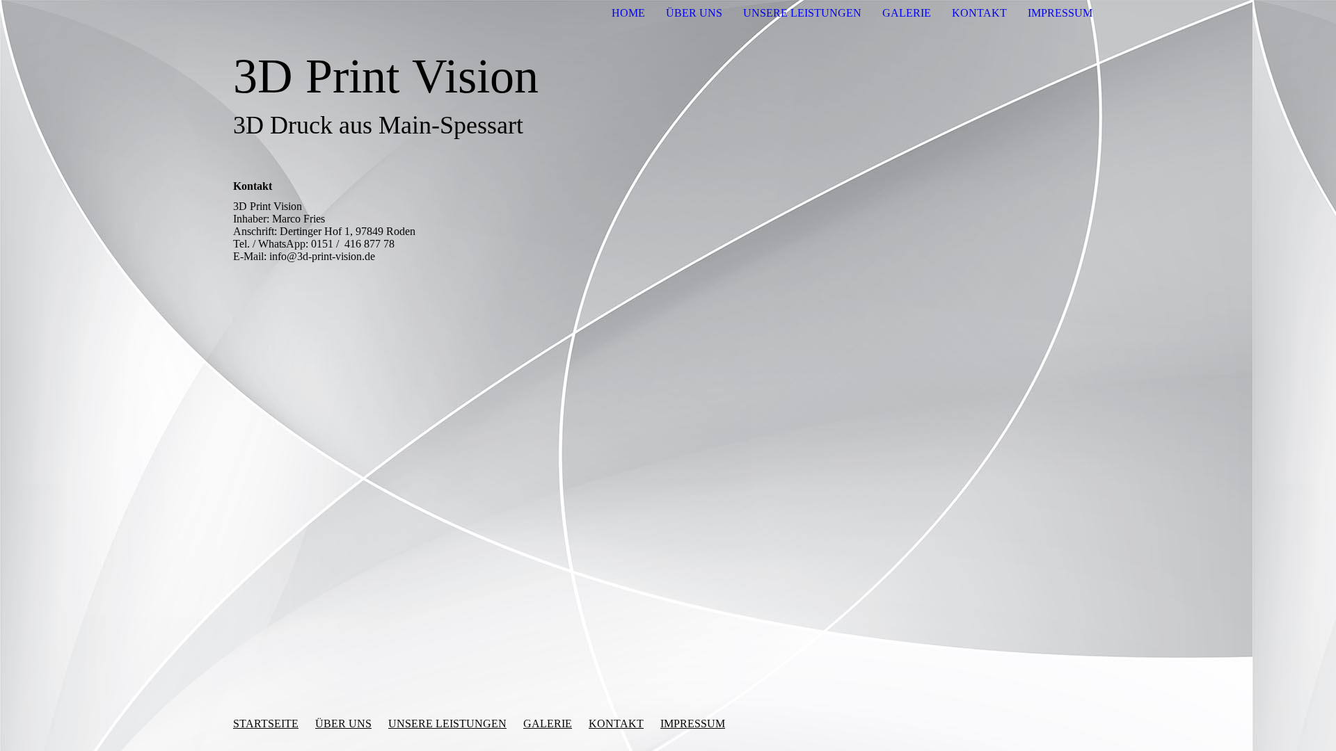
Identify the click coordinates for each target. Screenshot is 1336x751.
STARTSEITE (266, 723)
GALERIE (906, 13)
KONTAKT (979, 13)
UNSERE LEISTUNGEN (802, 13)
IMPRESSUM (1060, 13)
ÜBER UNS (694, 13)
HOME (628, 13)
